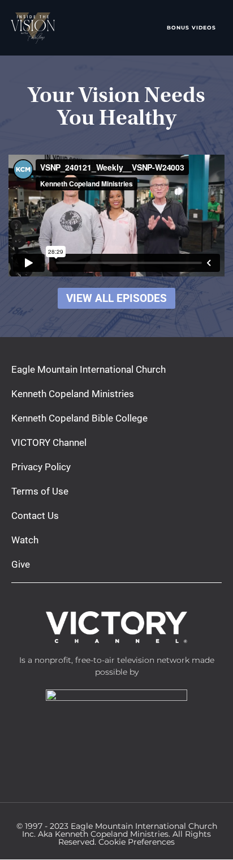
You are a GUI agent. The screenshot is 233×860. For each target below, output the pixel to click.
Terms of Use (39, 491)
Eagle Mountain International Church (88, 369)
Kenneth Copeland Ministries (72, 393)
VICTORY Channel (49, 442)
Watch (24, 540)
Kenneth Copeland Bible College (79, 418)
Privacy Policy (41, 466)
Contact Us (35, 515)
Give (20, 564)
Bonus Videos (191, 27)
